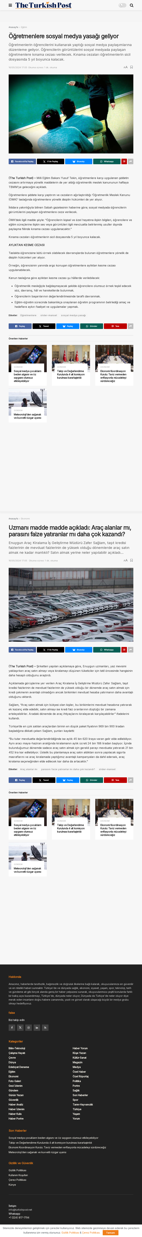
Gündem (18, 367)
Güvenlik (14, 1099)
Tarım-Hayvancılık (83, 1104)
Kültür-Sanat (79, 1057)
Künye (12, 1184)
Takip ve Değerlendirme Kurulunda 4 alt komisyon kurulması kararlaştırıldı (71, 374)
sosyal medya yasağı (73, 315)
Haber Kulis (15, 1113)
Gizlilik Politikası (17, 1170)
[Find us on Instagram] (28, 1028)
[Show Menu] (10, 5)
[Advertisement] (71, 15)
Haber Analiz (16, 1104)
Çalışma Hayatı (17, 1052)
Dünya (12, 1062)
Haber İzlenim (16, 1109)
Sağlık (76, 1090)
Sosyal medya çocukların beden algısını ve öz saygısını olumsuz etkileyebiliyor (27, 376)
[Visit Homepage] (43, 5)
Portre (76, 1085)
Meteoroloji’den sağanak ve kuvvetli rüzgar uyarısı (27, 416)
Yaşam (76, 1113)
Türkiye (77, 1109)
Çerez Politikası (17, 1179)
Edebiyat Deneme (19, 1066)
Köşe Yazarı (79, 1052)
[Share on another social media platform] (130, 161)
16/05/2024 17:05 (18, 67)
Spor (75, 1099)
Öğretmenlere (28, 315)
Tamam (110, 1232)
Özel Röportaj (80, 1076)
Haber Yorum (80, 1048)
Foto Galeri (15, 1081)
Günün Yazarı (16, 1095)
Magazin (77, 1062)
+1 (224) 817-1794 (19, 1217)
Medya (77, 1066)
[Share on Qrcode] (124, 161)
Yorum (76, 1118)
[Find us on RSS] (45, 1028)
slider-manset (49, 315)
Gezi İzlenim (16, 1085)
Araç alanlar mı (28, 769)
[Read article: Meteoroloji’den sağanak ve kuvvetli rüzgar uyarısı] (28, 402)
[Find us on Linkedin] (37, 1028)
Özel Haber (79, 1071)
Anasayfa (13, 27)
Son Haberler (80, 1095)
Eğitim (24, 27)
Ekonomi (105, 367)
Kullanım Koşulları (18, 1175)
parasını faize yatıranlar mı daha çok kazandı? (68, 769)
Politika (77, 1081)
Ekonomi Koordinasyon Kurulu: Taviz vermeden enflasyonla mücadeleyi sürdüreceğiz (113, 376)
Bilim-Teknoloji (17, 1048)
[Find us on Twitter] (20, 1028)
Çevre (12, 1057)
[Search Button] (131, 5)
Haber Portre (16, 1118)
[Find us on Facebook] (12, 1028)
